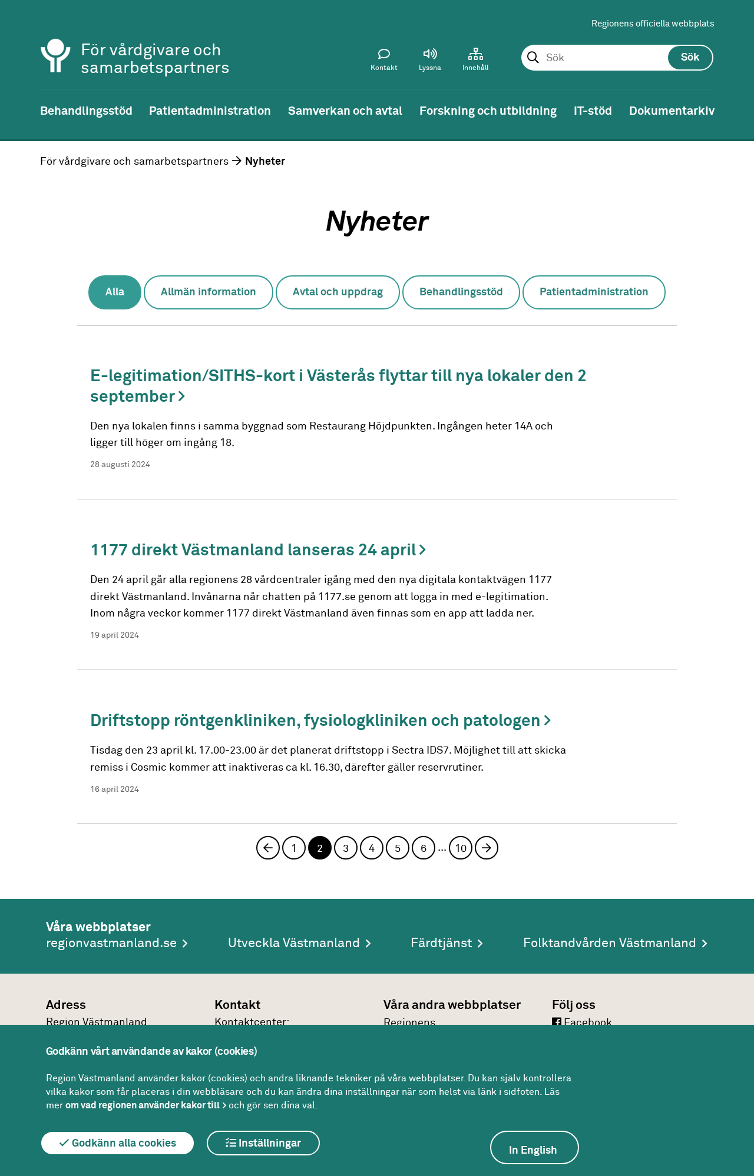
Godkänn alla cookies (123, 1143)
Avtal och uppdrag (338, 292)
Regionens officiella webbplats (653, 23)
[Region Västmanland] (56, 40)
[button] (430, 62)
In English (533, 1150)
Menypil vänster (17, 110)
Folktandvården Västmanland (609, 943)
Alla (114, 292)
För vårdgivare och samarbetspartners (134, 161)
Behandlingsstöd (461, 292)
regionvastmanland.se (111, 943)
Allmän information (208, 292)
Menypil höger (736, 110)
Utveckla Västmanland (294, 943)
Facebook (586, 1023)
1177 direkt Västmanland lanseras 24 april (254, 550)
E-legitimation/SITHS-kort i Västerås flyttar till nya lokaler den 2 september (338, 386)
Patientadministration (594, 292)
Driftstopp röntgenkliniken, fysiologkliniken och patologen (317, 721)
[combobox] (617, 58)
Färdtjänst (441, 943)
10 (461, 849)
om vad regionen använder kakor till (142, 1105)
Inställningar (268, 1143)
